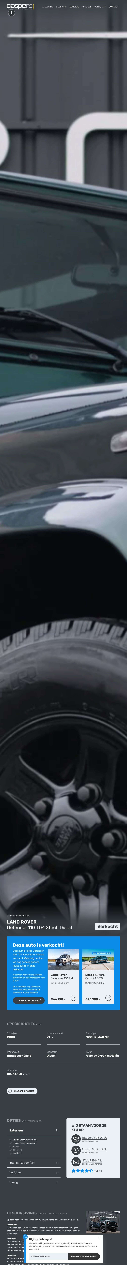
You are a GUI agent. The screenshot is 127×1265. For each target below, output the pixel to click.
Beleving (61, 6)
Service (74, 6)
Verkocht (100, 6)
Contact (114, 6)
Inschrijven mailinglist (84, 1256)
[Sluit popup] (99, 1238)
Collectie (47, 6)
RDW (25, 1074)
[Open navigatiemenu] (11, 13)
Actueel (86, 6)
